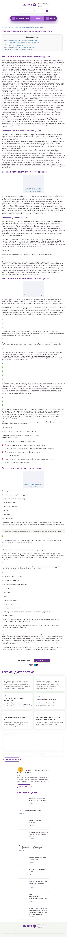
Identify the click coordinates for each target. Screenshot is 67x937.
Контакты (28, 931)
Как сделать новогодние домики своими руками (21, 40)
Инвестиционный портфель (35, 821)
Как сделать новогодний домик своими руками (20, 47)
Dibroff (28, 4)
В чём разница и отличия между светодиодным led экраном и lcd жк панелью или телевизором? (38, 911)
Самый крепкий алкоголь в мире (30, 810)
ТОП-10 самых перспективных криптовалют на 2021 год (38, 896)
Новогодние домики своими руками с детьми (24, 42)
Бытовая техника (22, 18)
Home (5, 27)
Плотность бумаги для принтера (33, 295)
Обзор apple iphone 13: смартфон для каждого (37, 799)
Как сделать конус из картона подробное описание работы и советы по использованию (33, 190)
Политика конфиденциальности (16, 931)
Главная (4, 931)
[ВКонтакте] (30, 665)
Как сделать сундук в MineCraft (47, 682)
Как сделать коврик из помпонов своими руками (33, 485)
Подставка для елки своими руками (16, 682)
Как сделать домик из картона (19, 45)
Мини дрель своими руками (46, 699)
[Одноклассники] (32, 665)
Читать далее (24, 786)
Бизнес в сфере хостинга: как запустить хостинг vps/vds (38, 883)
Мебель (52, 18)
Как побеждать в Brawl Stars (37, 870)
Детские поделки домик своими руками (18, 49)
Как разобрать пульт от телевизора (37, 858)
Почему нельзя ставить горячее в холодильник (33, 771)
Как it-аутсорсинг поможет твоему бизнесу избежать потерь (38, 834)
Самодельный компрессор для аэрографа (14, 718)
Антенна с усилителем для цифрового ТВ (13, 699)
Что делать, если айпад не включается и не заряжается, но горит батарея (33, 847)
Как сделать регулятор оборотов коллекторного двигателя (48, 718)
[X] (37, 665)
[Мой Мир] (35, 665)
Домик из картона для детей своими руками (20, 44)
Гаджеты (39, 18)
